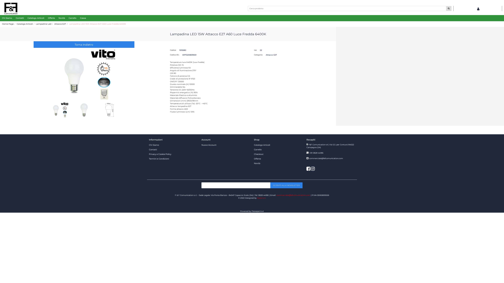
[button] (449, 8)
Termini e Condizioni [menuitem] (159, 158)
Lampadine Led (43, 24)
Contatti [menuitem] (20, 18)
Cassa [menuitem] (83, 18)
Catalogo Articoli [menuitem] (36, 18)
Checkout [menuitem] (258, 154)
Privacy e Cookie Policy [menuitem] (160, 154)
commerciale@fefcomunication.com (326, 158)
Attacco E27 (60, 24)
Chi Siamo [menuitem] (7, 18)
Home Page (8, 24)
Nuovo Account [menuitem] (208, 145)
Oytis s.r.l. (261, 198)
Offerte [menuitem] (51, 18)
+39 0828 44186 (316, 153)
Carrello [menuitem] (72, 18)
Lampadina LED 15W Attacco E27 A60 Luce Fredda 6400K (97, 24)
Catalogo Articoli (25, 24)
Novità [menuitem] (62, 18)
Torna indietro (84, 44)
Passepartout (258, 211)
